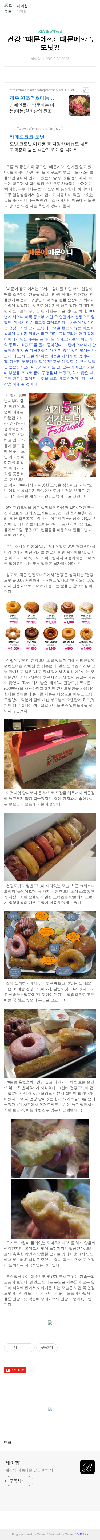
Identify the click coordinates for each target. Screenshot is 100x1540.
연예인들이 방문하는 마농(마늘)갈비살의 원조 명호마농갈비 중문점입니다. (33, 108)
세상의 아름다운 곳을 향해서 (29, 1470)
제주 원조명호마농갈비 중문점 (32, 98)
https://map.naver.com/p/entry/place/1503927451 (44, 90)
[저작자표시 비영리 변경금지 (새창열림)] (65, 1348)
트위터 (63, 1424)
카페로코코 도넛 (27, 136)
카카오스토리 (50, 1424)
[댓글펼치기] (14, 1442)
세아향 (22, 6)
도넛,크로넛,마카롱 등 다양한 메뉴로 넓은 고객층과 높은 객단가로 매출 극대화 (49, 147)
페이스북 (37, 1424)
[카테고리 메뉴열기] (90, 8)
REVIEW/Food (50, 31)
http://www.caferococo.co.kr (31, 129)
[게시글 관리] (28, 1348)
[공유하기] (22, 1348)
